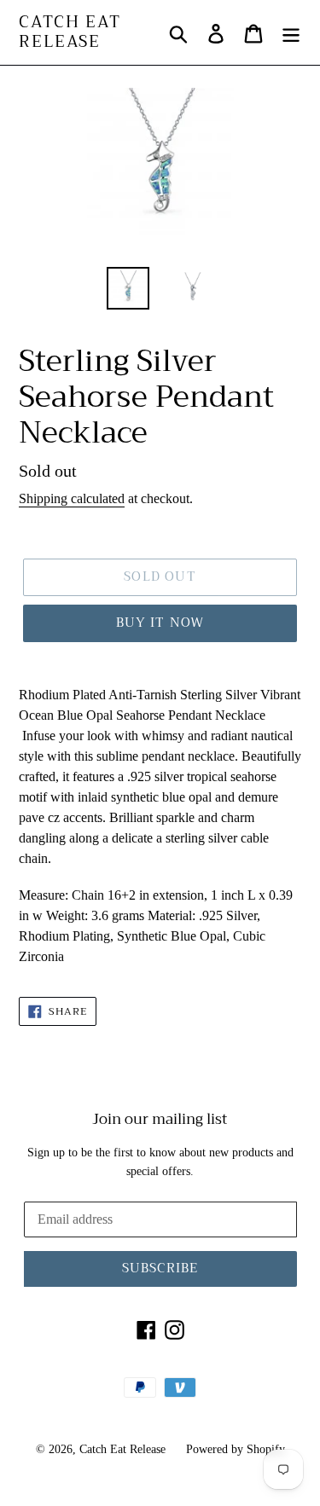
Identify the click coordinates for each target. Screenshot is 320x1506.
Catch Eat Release (70, 32)
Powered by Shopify (235, 1449)
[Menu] (291, 32)
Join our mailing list (160, 1119)
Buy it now (160, 622)
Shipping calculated (72, 498)
